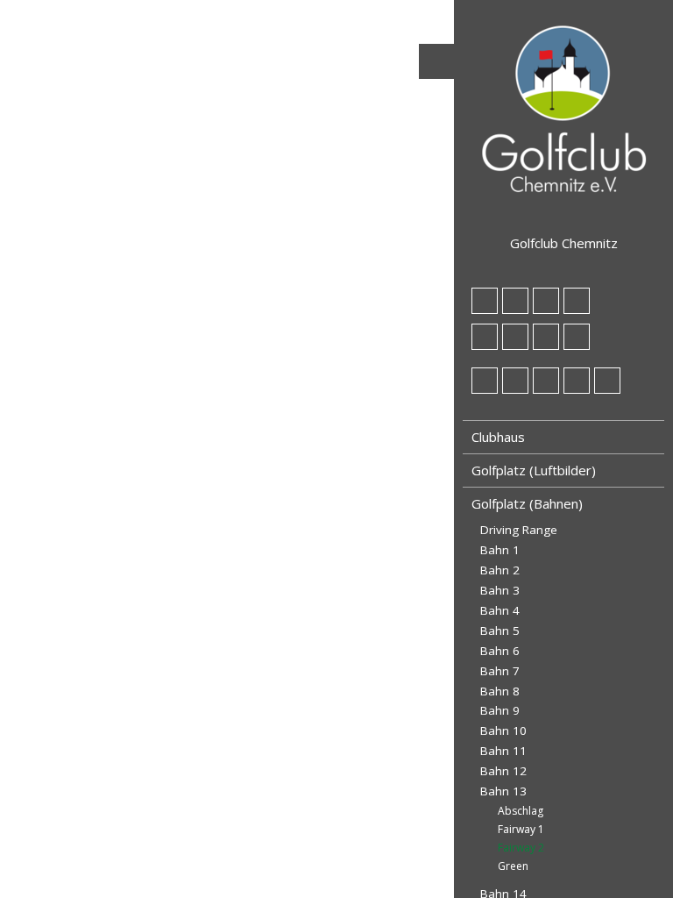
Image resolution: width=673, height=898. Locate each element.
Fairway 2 (521, 847)
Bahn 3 (500, 590)
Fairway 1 (521, 829)
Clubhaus (498, 436)
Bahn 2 (500, 570)
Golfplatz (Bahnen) (527, 503)
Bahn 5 (500, 630)
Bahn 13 (503, 791)
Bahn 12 (503, 771)
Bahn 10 (503, 730)
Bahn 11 (503, 751)
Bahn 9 (500, 710)
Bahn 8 (500, 691)
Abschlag (520, 810)
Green (513, 866)
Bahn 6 (500, 651)
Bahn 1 (500, 550)
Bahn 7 (500, 671)
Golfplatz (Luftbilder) (533, 470)
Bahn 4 (500, 610)
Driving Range (518, 530)
